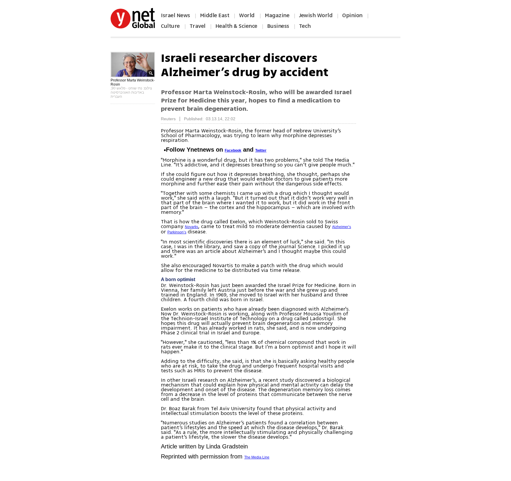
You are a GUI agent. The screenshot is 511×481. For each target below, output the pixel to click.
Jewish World (315, 15)
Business (278, 26)
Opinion (352, 15)
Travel (198, 26)
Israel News (175, 15)
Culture (170, 26)
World (247, 15)
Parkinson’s (176, 232)
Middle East (214, 15)
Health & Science (236, 26)
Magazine (277, 15)
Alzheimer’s (341, 227)
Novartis (191, 227)
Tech (305, 26)
